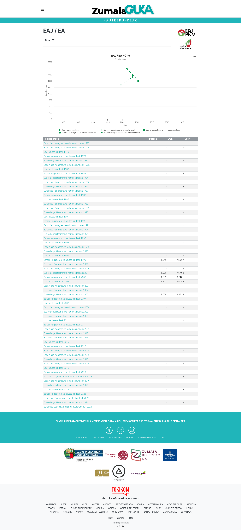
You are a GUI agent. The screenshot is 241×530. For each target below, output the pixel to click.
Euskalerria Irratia (81, 508)
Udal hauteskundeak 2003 (56, 281)
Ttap (131, 518)
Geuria (100, 508)
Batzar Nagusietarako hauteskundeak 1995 (65, 238)
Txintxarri (133, 512)
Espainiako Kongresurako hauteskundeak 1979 (67, 147)
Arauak (130, 437)
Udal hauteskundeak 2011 (56, 320)
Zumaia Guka (170, 512)
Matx (110, 518)
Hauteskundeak (120, 20)
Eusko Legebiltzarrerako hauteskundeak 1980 (66, 160)
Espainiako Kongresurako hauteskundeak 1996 (67, 247)
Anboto (107, 504)
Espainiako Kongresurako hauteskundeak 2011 (67, 329)
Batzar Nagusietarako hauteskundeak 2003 (65, 277)
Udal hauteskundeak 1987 (56, 199)
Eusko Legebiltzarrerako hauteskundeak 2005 (66, 294)
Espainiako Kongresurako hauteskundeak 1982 (67, 165)
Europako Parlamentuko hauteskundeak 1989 (66, 203)
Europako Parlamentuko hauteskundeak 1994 (66, 229)
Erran (62, 508)
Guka (158, 508)
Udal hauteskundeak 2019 (56, 368)
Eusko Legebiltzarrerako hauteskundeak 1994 (66, 234)
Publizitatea (115, 437)
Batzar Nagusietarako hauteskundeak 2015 (65, 346)
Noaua (79, 512)
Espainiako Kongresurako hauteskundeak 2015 (67, 350)
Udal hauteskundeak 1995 (56, 242)
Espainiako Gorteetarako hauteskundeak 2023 (66, 398)
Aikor (64, 504)
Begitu (51, 508)
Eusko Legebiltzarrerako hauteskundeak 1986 (66, 186)
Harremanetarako (147, 437)
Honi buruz (81, 437)
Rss (164, 437)
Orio (48, 40)
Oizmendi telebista (97, 512)
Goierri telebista (129, 508)
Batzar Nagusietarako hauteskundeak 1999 (65, 260)
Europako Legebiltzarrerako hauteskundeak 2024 (68, 406)
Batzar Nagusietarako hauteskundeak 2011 (65, 324)
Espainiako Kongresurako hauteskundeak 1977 (67, 143)
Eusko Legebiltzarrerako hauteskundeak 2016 (66, 359)
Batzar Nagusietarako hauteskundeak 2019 (65, 372)
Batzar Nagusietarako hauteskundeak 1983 (65, 173)
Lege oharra (97, 437)
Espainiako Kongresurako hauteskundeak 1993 (67, 225)
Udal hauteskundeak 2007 (56, 303)
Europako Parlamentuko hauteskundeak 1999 (66, 264)
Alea (84, 504)
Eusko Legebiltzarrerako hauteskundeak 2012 (66, 333)
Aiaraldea (50, 504)
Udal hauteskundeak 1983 (56, 169)
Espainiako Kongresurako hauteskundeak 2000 (67, 268)
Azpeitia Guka (155, 504)
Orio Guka (117, 512)
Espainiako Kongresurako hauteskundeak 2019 (67, 363)
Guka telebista (173, 508)
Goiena (112, 508)
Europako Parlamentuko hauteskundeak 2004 (66, 290)
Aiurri (74, 504)
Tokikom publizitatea (120, 523)
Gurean (120, 518)
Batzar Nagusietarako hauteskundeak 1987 (65, 195)
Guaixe (147, 508)
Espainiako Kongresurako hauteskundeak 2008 (67, 307)
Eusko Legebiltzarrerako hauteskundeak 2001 (66, 273)
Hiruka (189, 508)
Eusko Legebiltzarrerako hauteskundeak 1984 (66, 178)
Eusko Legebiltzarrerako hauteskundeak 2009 (66, 311)
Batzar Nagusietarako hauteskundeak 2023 (65, 393)
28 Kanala (186, 512)
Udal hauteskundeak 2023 (56, 389)
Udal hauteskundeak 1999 (56, 255)
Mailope (67, 512)
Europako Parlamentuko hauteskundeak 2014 (66, 337)
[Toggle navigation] (43, 9)
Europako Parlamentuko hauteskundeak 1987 (66, 190)
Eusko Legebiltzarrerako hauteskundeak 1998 (66, 251)
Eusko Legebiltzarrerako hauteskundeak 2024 (66, 402)
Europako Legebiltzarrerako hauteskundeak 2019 (68, 376)
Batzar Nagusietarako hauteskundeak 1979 (65, 156)
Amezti (95, 504)
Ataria (140, 504)
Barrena (191, 504)
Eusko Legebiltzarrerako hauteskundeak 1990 (66, 212)
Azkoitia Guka (174, 504)
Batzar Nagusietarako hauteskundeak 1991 (65, 221)
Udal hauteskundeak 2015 (56, 342)
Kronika (54, 512)
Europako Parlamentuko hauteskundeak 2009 (66, 316)
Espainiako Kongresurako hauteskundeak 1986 (67, 182)
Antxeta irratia (124, 504)
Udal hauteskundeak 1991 (56, 216)
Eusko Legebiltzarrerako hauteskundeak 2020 (66, 385)
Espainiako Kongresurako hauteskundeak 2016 (67, 355)
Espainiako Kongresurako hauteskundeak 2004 (67, 286)
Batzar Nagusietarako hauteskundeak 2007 (65, 298)
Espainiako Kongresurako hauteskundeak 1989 (67, 208)
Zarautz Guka (151, 512)
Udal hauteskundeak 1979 (56, 152)
